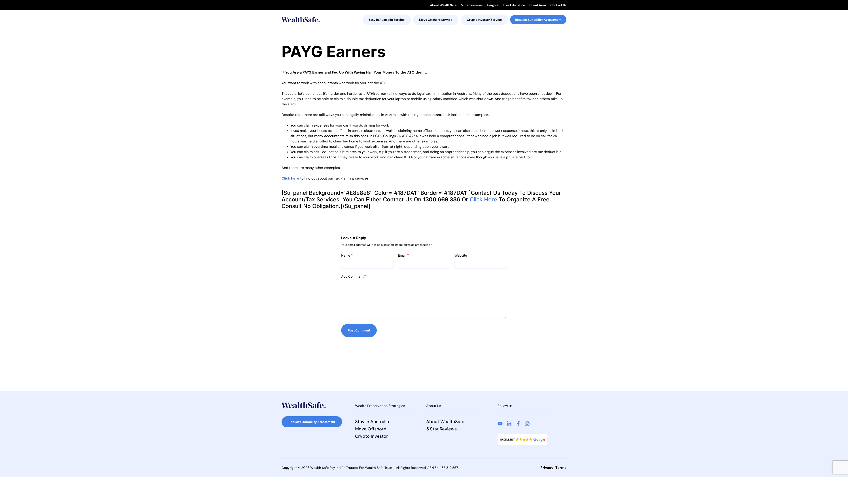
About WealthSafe (443, 5)
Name (347, 255)
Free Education (514, 5)
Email (403, 255)
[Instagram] (527, 423)
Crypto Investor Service (484, 20)
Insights (492, 5)
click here (483, 199)
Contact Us (558, 5)
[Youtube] (500, 423)
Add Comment (353, 276)
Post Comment (359, 330)
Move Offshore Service (435, 20)
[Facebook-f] (518, 423)
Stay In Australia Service (387, 20)
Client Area (537, 5)
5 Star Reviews (472, 5)
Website (460, 255)
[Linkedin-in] (509, 423)
